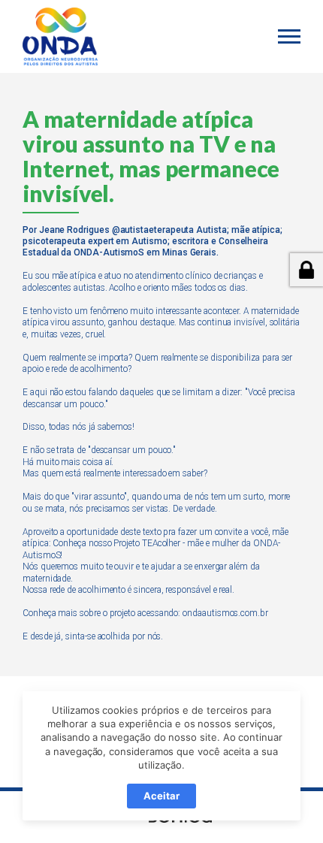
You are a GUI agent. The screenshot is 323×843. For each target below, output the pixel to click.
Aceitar (161, 796)
